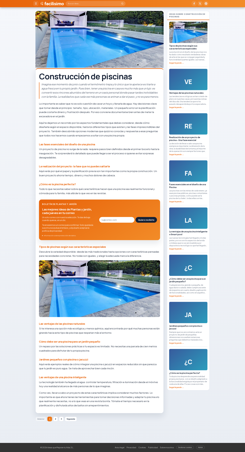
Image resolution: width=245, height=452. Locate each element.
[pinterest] (206, 3)
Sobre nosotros (167, 447)
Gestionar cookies (185, 447)
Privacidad (131, 447)
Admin (200, 447)
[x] (200, 3)
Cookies (142, 447)
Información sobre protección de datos (60, 235)
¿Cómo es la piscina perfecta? (57, 184)
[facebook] (194, 3)
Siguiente (71, 419)
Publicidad (153, 447)
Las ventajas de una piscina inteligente (62, 377)
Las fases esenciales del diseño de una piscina (67, 144)
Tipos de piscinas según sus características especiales (72, 247)
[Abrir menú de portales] (35, 3)
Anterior (40, 419)
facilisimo (54, 3)
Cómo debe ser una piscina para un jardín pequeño (69, 341)
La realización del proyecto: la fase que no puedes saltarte (74, 166)
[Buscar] (122, 3)
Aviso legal (119, 447)
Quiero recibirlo (146, 220)
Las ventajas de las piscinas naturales (62, 324)
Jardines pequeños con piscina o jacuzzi (63, 359)
